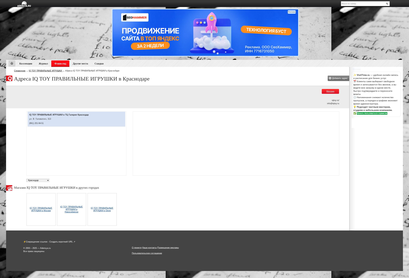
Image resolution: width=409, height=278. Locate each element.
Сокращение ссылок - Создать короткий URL (49, 241)
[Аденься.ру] (24, 4)
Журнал (43, 63)
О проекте (137, 247)
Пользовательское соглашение (147, 253)
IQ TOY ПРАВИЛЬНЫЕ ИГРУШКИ (45, 71)
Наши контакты (149, 247)
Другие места (80, 63)
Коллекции (25, 63)
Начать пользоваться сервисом (372, 113)
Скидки (99, 63)
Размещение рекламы (168, 247)
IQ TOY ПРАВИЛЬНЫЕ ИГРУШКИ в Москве (41, 209)
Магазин (330, 91)
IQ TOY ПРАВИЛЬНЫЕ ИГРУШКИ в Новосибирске (71, 209)
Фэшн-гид (60, 63)
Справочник (19, 71)
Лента (11, 64)
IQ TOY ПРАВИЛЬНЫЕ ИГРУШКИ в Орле (102, 209)
